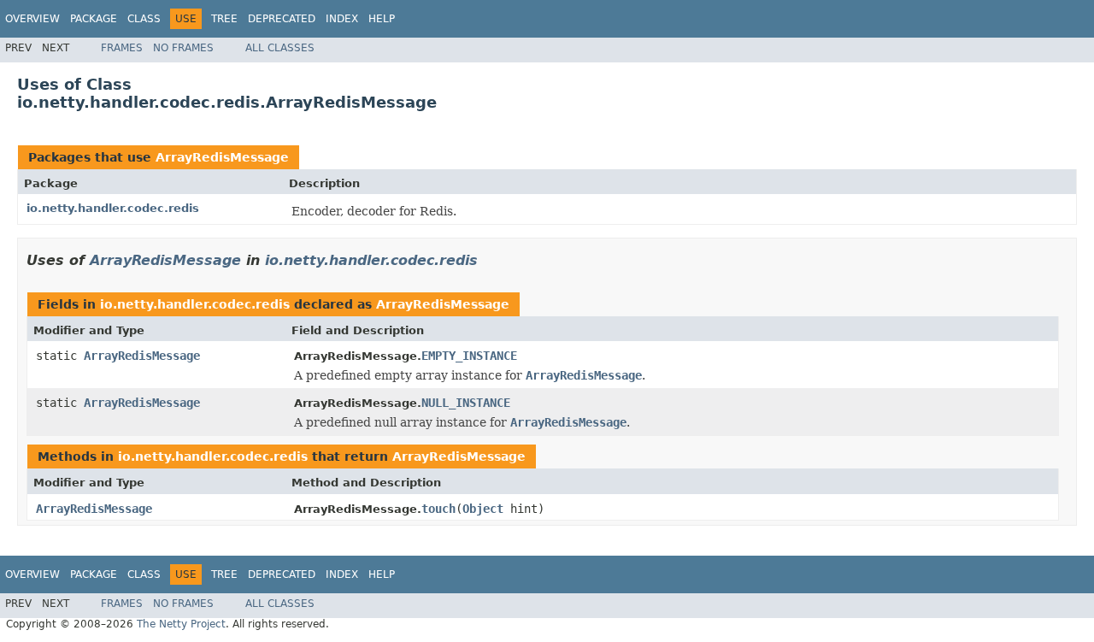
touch (438, 508)
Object (482, 508)
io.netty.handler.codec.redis (112, 208)
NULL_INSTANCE (465, 402)
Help (381, 19)
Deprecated (281, 19)
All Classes (280, 48)
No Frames (183, 48)
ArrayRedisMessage (222, 157)
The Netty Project (181, 624)
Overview (32, 19)
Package (93, 19)
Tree (224, 19)
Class (144, 19)
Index (342, 19)
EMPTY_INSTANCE (469, 355)
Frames (122, 48)
